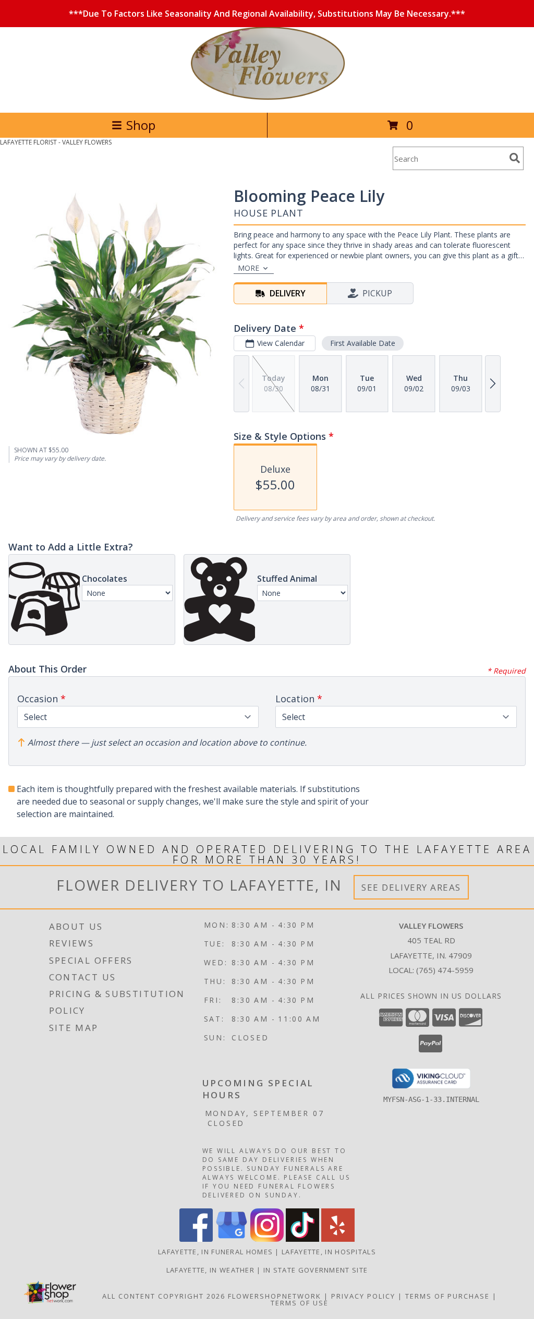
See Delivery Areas (411, 887)
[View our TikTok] (302, 1239)
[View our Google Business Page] (231, 1239)
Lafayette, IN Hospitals (329, 1251)
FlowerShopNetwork (274, 1296)
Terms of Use (300, 1303)
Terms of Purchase (447, 1296)
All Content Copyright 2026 (163, 1296)
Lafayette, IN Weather (210, 1270)
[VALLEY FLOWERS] (267, 97)
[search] (514, 158)
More (248, 268)
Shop (140, 125)
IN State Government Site (315, 1270)
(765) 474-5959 (445, 970)
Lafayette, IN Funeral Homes (215, 1251)
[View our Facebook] (196, 1239)
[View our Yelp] (338, 1239)
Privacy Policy (363, 1296)
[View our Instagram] (267, 1239)
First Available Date (362, 343)
